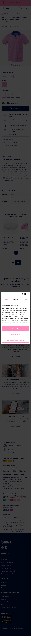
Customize (14, 334)
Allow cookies (15, 328)
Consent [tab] (5, 299)
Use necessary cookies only (15, 340)
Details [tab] (15, 299)
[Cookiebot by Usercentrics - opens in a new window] (22, 294)
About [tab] (25, 299)
